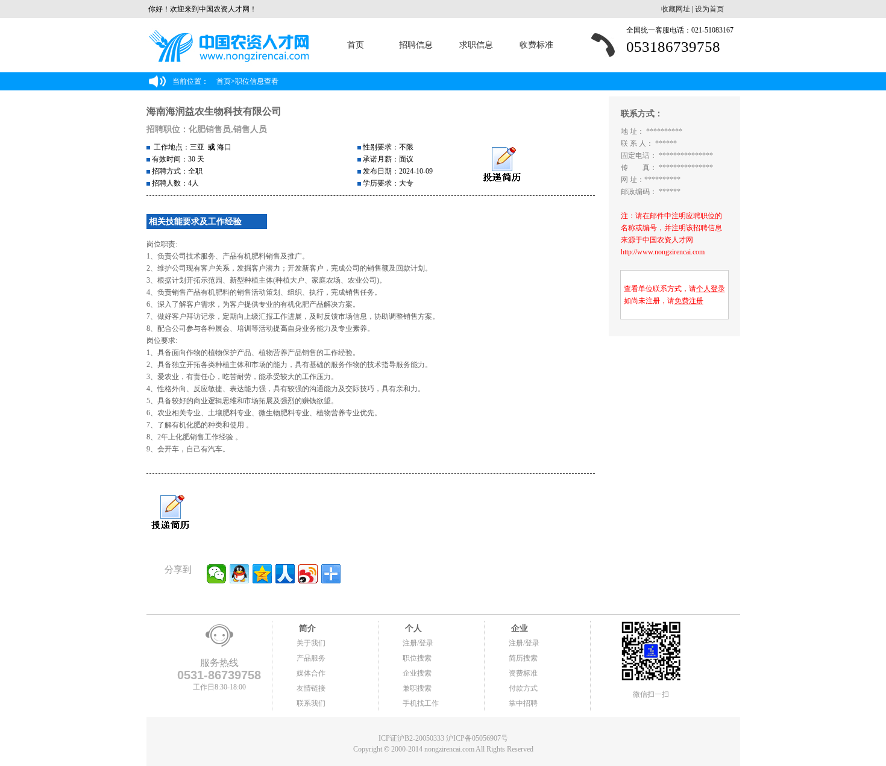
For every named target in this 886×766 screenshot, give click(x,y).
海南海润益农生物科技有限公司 (213, 111)
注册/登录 (418, 643)
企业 (518, 628)
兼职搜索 (417, 688)
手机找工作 (421, 703)
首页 (355, 44)
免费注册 (688, 301)
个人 (412, 628)
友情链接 (311, 688)
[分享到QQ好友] (239, 573)
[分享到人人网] (285, 573)
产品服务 (311, 658)
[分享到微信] (216, 573)
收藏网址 (675, 9)
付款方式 (523, 688)
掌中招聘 (523, 703)
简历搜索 (523, 658)
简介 (306, 628)
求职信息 (476, 44)
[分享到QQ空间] (262, 573)
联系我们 (311, 703)
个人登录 (710, 288)
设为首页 (709, 9)
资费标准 (523, 673)
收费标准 (536, 44)
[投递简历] (502, 165)
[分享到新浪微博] (308, 573)
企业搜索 (417, 673)
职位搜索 (417, 658)
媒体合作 (311, 673)
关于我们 (311, 643)
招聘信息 (416, 44)
